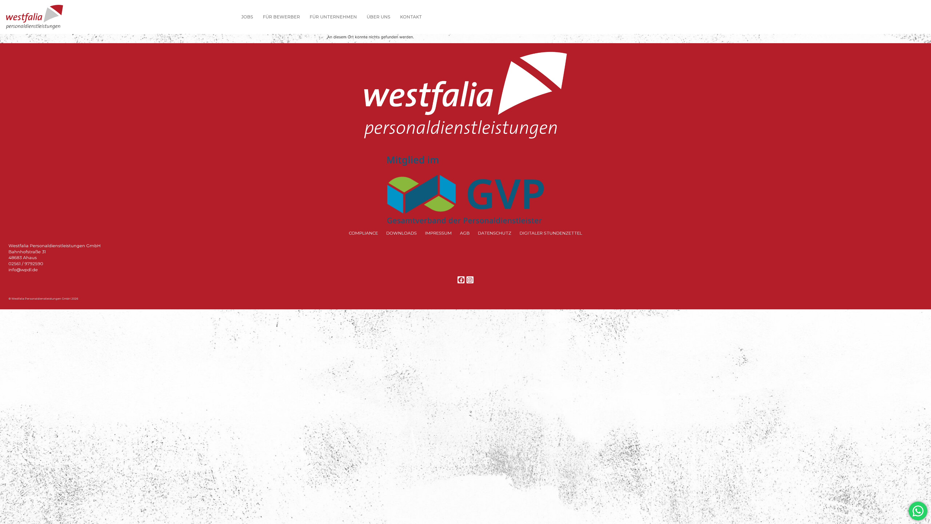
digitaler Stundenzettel (551, 233)
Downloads (401, 233)
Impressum (438, 233)
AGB (465, 233)
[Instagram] (470, 279)
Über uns (378, 16)
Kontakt (411, 16)
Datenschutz (494, 233)
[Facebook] (461, 279)
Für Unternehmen (333, 16)
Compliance (363, 233)
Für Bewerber (281, 16)
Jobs (247, 16)
